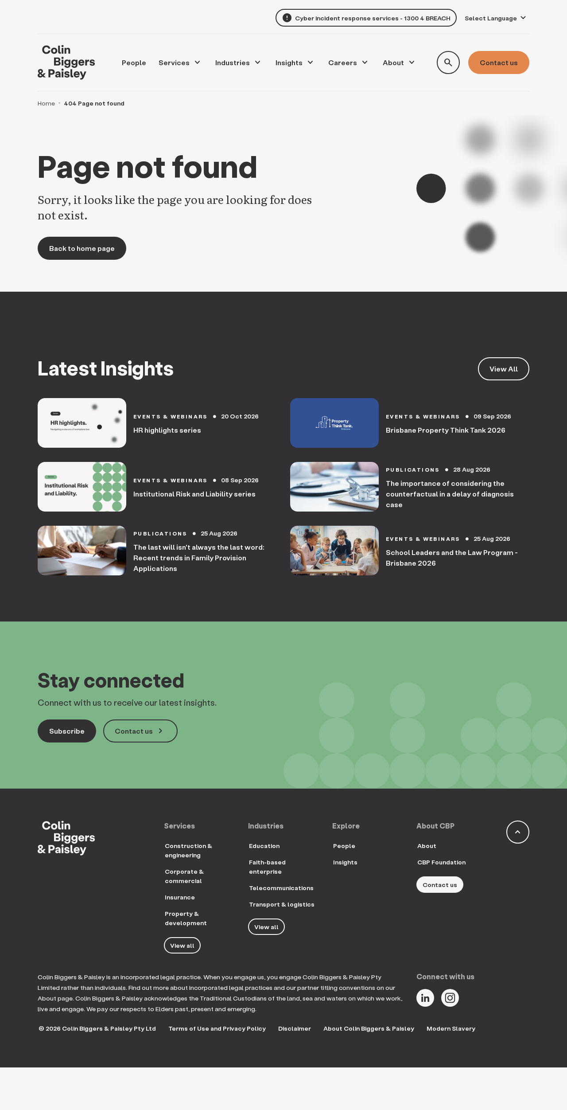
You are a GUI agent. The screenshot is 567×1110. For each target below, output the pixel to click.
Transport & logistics (282, 904)
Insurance (180, 897)
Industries (232, 62)
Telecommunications (281, 887)
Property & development (186, 918)
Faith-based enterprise (267, 866)
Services (174, 62)
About (393, 62)
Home (46, 103)
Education (264, 845)
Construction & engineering (188, 850)
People (344, 845)
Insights (289, 62)
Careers (342, 62)
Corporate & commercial (184, 876)
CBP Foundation (441, 862)
